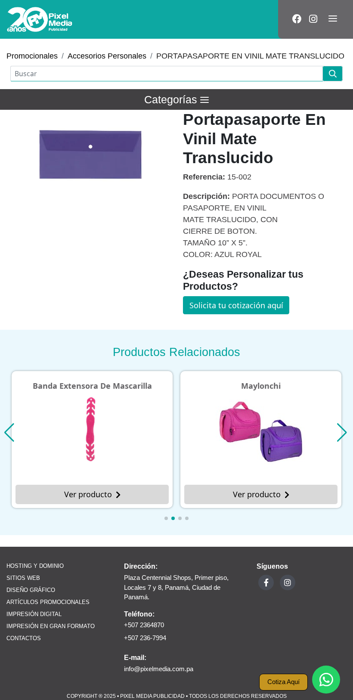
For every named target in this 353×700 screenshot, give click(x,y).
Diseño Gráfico (30, 590)
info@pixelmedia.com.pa (158, 668)
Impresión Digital (34, 614)
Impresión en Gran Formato (50, 626)
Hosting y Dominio (35, 566)
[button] (166, 518)
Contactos (23, 638)
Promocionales (32, 56)
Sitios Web (23, 578)
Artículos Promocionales (48, 602)
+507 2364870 (144, 625)
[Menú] (333, 19)
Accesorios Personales (107, 56)
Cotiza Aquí (283, 681)
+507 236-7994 (145, 637)
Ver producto (88, 494)
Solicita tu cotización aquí (236, 305)
